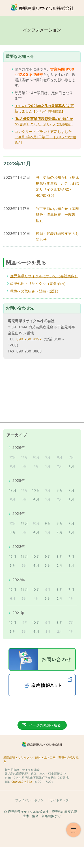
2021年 (18, 613)
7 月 (71, 490)
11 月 (24, 523)
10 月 (36, 490)
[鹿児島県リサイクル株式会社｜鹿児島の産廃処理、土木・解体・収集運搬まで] (42, 7)
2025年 (18, 480)
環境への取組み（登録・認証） (35, 291)
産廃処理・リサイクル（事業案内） (38, 283)
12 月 (12, 490)
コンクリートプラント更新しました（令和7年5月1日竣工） (45, 136)
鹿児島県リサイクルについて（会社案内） (44, 276)
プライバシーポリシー (31, 800)
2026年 (18, 447)
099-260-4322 (29, 339)
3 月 (48, 565)
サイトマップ (59, 800)
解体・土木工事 (45, 757)
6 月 (13, 532)
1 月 (71, 466)
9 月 (48, 523)
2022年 (18, 580)
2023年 (18, 546)
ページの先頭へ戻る (45, 725)
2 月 (59, 532)
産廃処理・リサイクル (17, 757)
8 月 (60, 490)
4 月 (36, 499)
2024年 (18, 513)
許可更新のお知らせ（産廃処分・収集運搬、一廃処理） (57, 214)
